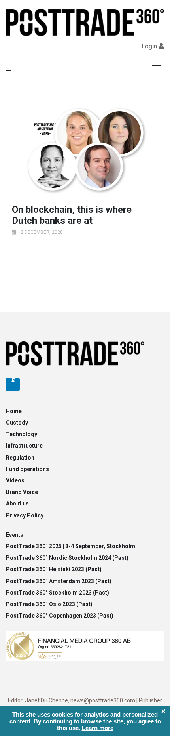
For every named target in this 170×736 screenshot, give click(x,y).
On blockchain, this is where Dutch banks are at (72, 215)
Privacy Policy (24, 515)
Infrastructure (24, 445)
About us (17, 503)
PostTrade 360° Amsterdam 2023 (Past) (58, 581)
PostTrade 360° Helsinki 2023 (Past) (54, 569)
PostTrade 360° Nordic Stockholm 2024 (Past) (67, 558)
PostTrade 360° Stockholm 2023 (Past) (57, 592)
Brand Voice (22, 492)
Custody (17, 422)
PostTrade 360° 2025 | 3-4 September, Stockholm (70, 546)
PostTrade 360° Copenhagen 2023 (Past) (59, 615)
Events (14, 535)
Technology (21, 434)
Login (149, 46)
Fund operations (27, 469)
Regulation (20, 457)
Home (14, 411)
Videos (15, 480)
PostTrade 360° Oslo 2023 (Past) (49, 604)
